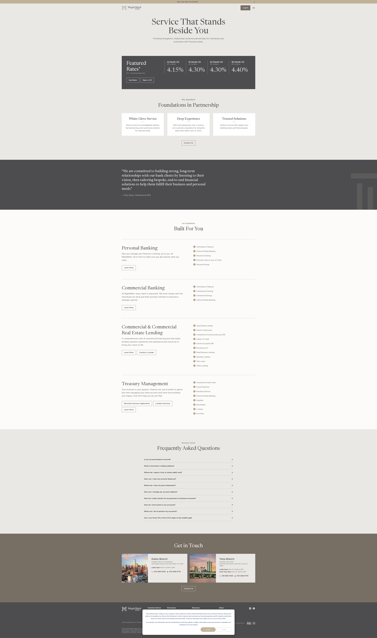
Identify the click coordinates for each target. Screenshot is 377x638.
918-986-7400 (227, 576)
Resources (196, 608)
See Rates (133, 80)
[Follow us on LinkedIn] (250, 608)
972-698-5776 (175, 571)
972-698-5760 (160, 571)
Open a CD (147, 80)
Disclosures (171, 608)
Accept (208, 629)
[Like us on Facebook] (253, 608)
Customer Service (154, 608)
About (221, 608)
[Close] (254, 2)
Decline (224, 629)
